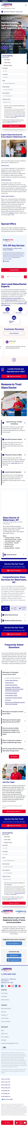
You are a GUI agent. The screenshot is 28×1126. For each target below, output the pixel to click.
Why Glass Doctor (6, 1008)
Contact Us (4, 1015)
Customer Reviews (11, 49)
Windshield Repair (6, 180)
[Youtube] (9, 986)
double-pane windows (11, 300)
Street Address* (6, 93)
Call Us (8, 1122)
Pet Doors (8, 700)
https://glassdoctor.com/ (20, 116)
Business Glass (8, 65)
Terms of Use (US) (5, 1079)
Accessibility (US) (5, 1090)
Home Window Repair (11, 693)
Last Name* (5, 74)
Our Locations (5, 1037)
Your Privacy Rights (8, 1099)
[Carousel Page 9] (17, 276)
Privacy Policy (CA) (5, 1087)
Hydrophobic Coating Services (13, 697)
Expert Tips (4, 1033)
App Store (15, 955)
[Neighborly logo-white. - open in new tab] (5, 1)
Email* (3, 80)
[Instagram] (12, 986)
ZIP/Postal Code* (6, 99)
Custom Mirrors (9, 682)
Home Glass (7, 62)
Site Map (3, 1040)
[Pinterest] (19, 986)
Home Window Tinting (11, 695)
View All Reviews (14, 333)
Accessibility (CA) (5, 1093)
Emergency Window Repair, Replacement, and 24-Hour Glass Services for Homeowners (14, 689)
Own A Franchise (5, 1021)
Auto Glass (7, 59)
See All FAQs (14, 756)
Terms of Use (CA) (5, 1082)
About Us (3, 1012)
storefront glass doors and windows (11, 298)
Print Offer (7, 261)
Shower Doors (5, 165)
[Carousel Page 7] (15, 276)
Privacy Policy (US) (5, 1084)
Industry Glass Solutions (7, 196)
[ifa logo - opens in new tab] (3, 1047)
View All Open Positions (13, 811)
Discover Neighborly (13, 943)
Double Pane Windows (11, 685)
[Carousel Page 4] (11, 276)
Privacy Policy (14, 117)
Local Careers (5, 1018)
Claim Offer (14, 270)
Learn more (14, 463)
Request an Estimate (14, 126)
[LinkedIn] (16, 986)
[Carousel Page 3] (10, 276)
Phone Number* (6, 86)
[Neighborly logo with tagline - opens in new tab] (21, 911)
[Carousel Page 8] (16, 276)
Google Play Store (15, 960)
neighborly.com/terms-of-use (16, 257)
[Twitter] (6, 986)
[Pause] (14, 360)
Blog (2, 1030)
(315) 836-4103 (9, 974)
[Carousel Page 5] (12, 276)
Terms (7, 117)
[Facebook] (2, 986)
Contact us (11, 213)
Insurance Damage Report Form (9, 1043)
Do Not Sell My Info (5, 1096)
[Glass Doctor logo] (7, 912)
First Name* (5, 68)
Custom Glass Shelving (11, 680)
